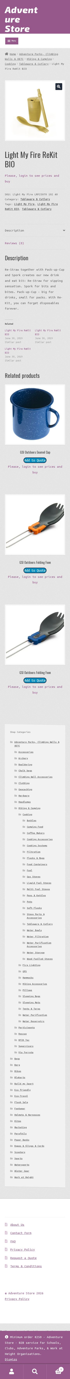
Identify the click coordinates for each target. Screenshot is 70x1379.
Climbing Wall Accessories (35, 777)
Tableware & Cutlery (34, 63)
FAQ (13, 1241)
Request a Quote (23, 1258)
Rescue (22, 1033)
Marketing (20, 1127)
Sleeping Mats (31, 1002)
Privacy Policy (22, 1249)
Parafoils (20, 1133)
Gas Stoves (33, 876)
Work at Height (23, 1177)
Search (35, 1371)
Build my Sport (23, 1083)
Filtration (33, 851)
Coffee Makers (36, 833)
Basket (54, 1368)
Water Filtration (38, 936)
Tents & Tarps (31, 1008)
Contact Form (20, 1233)
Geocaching (25, 789)
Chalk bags (25, 770)
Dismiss (11, 1359)
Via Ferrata (25, 1052)
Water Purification (35, 1015)
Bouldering (25, 764)
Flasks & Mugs (36, 858)
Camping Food (35, 826)
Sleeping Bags (31, 996)
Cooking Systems (37, 845)
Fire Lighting (31, 965)
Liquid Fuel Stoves (39, 883)
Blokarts (19, 1077)
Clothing (23, 783)
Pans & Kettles (36, 895)
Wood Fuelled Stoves (40, 958)
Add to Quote (35, 460)
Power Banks (21, 1140)
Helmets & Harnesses (27, 1114)
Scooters (19, 1152)
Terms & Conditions (26, 1266)
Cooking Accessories (40, 839)
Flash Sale (21, 1102)
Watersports (21, 1164)
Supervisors (25, 1046)
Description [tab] (14, 230)
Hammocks (28, 977)
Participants (26, 1027)
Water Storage (36, 952)
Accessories (25, 752)
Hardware (23, 795)
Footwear (19, 1108)
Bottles (31, 820)
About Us (17, 1224)
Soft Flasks (34, 908)
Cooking (10, 63)
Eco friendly (22, 1090)
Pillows (27, 990)
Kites (17, 1121)
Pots (29, 901)
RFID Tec (23, 1040)
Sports (18, 1158)
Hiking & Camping (39, 58)
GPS (25, 971)
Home (13, 54)
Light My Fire (24, 204)
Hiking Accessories (35, 984)
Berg (17, 1065)
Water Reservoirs (33, 1021)
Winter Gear (21, 1171)
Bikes (17, 1071)
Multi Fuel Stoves (38, 889)
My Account (11, 1371)
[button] (58, 86)
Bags (17, 1058)
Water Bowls (34, 930)
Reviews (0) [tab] (14, 243)
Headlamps (24, 802)
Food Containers (37, 864)
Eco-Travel (21, 1096)
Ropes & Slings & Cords (29, 1146)
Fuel (29, 870)
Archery (23, 758)
